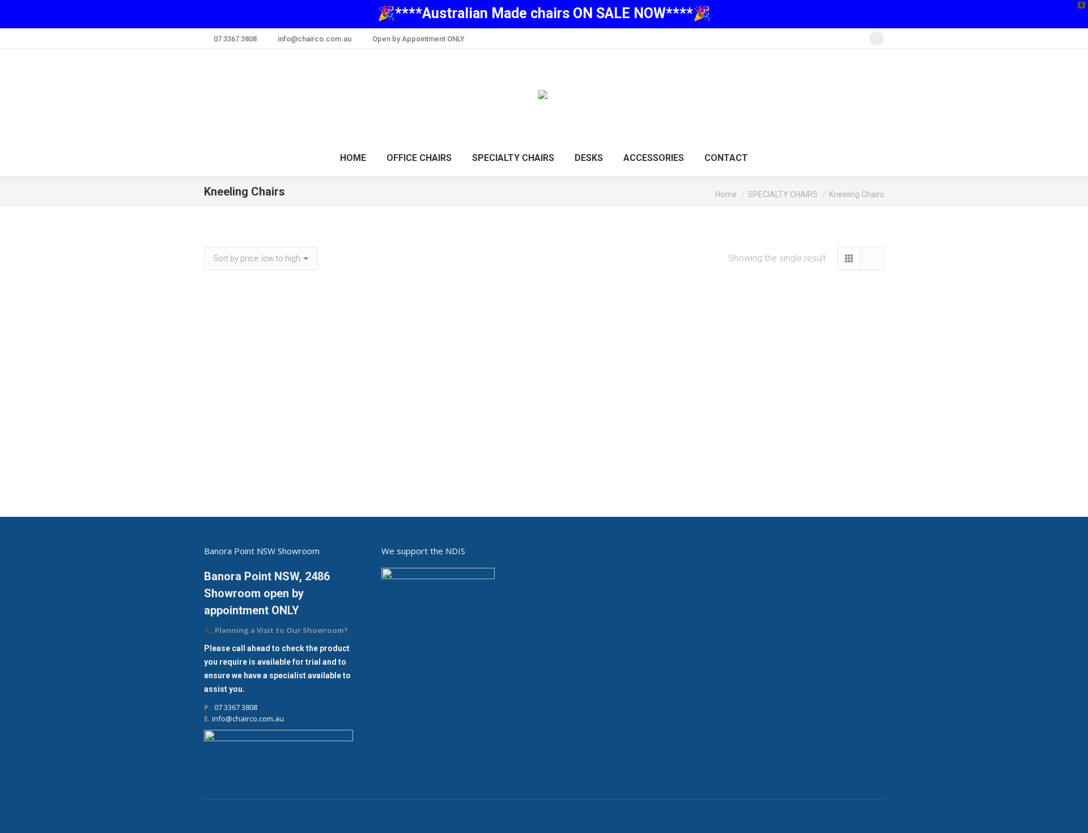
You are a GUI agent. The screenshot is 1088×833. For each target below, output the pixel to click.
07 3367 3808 (235, 39)
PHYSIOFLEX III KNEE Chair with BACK (311, 471)
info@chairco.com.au (314, 39)
